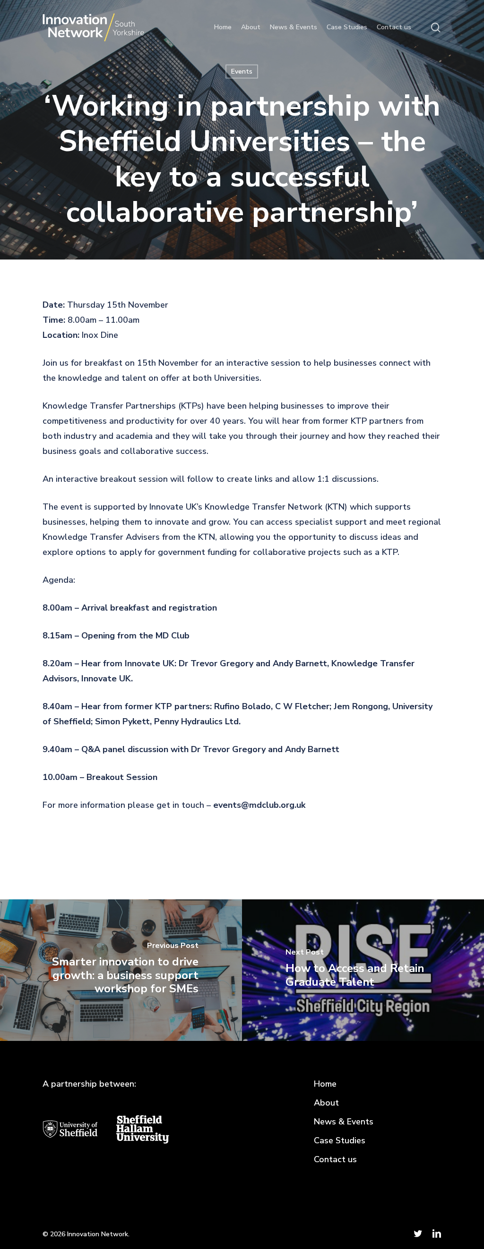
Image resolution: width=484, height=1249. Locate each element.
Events (241, 71)
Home (325, 1084)
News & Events (343, 1121)
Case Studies (339, 1140)
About (326, 1102)
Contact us (335, 1159)
